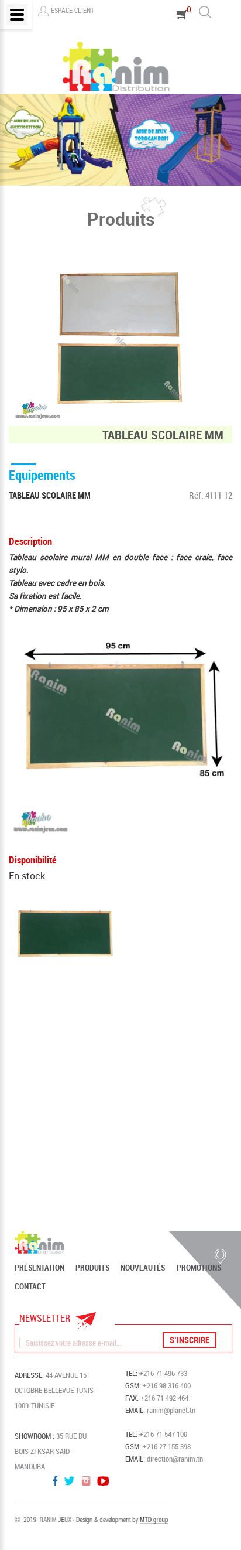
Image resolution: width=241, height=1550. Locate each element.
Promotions (199, 1267)
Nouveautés (142, 1267)
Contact (30, 1286)
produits (92, 1267)
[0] (182, 31)
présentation (39, 1267)
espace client (72, 10)
